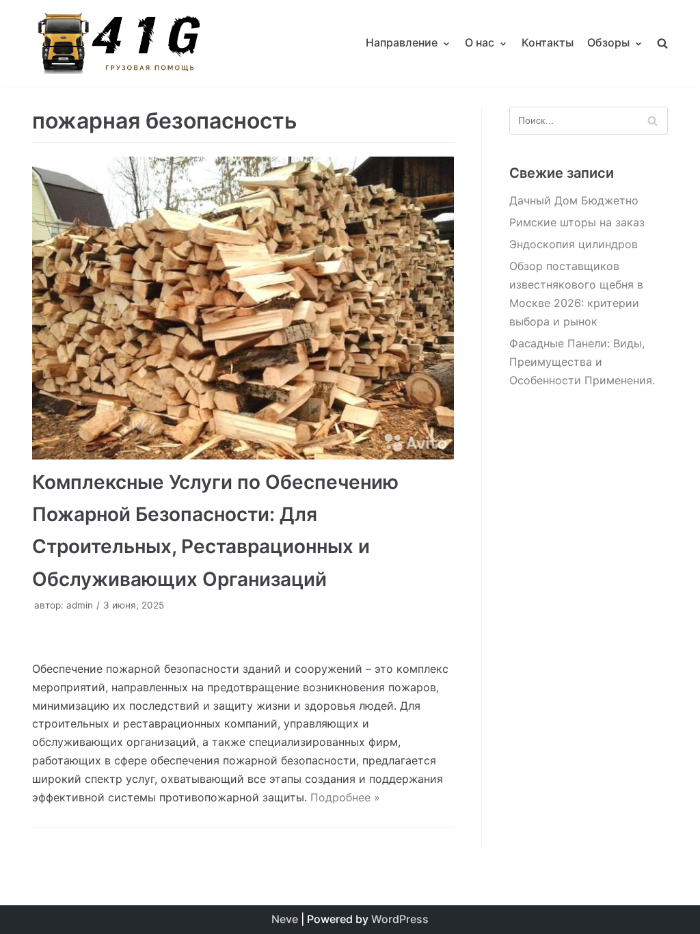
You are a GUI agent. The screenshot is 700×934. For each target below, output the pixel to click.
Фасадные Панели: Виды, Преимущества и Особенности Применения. (582, 361)
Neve (284, 919)
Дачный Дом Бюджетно (573, 200)
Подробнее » (345, 797)
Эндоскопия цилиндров (573, 244)
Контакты (548, 42)
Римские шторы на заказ (577, 222)
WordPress (400, 919)
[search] (662, 43)
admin (79, 605)
